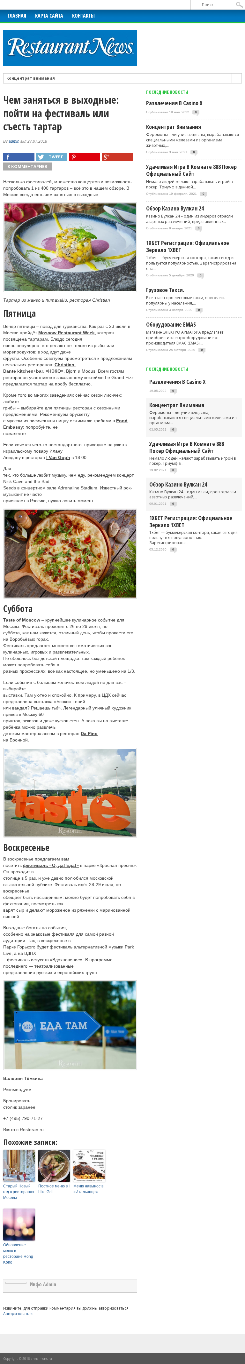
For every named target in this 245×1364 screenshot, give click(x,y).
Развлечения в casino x (174, 103)
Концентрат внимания (30, 78)
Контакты (83, 15)
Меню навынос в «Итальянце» (88, 1189)
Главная (17, 15)
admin (14, 141)
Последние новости (167, 369)
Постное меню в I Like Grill (54, 1189)
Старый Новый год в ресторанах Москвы (18, 1192)
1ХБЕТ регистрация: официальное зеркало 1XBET (187, 246)
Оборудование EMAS (171, 324)
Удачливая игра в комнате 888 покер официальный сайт (191, 170)
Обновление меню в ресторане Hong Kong (18, 1254)
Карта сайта (49, 15)
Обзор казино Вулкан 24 (175, 208)
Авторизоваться (18, 1313)
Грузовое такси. (165, 289)
